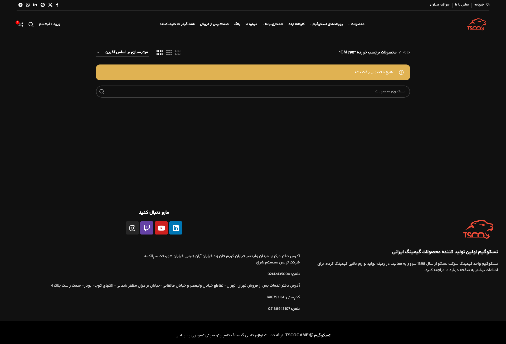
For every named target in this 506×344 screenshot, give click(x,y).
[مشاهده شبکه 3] (169, 53)
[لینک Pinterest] (42, 5)
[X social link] (50, 5)
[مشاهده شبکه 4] (160, 53)
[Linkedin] (175, 228)
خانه (406, 52)
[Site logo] (476, 24)
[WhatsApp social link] (27, 5)
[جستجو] (31, 24)
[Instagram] (132, 228)
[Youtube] (161, 228)
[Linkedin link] (35, 5)
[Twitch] (146, 228)
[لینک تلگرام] (20, 5)
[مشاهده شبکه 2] (177, 53)
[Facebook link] (57, 5)
